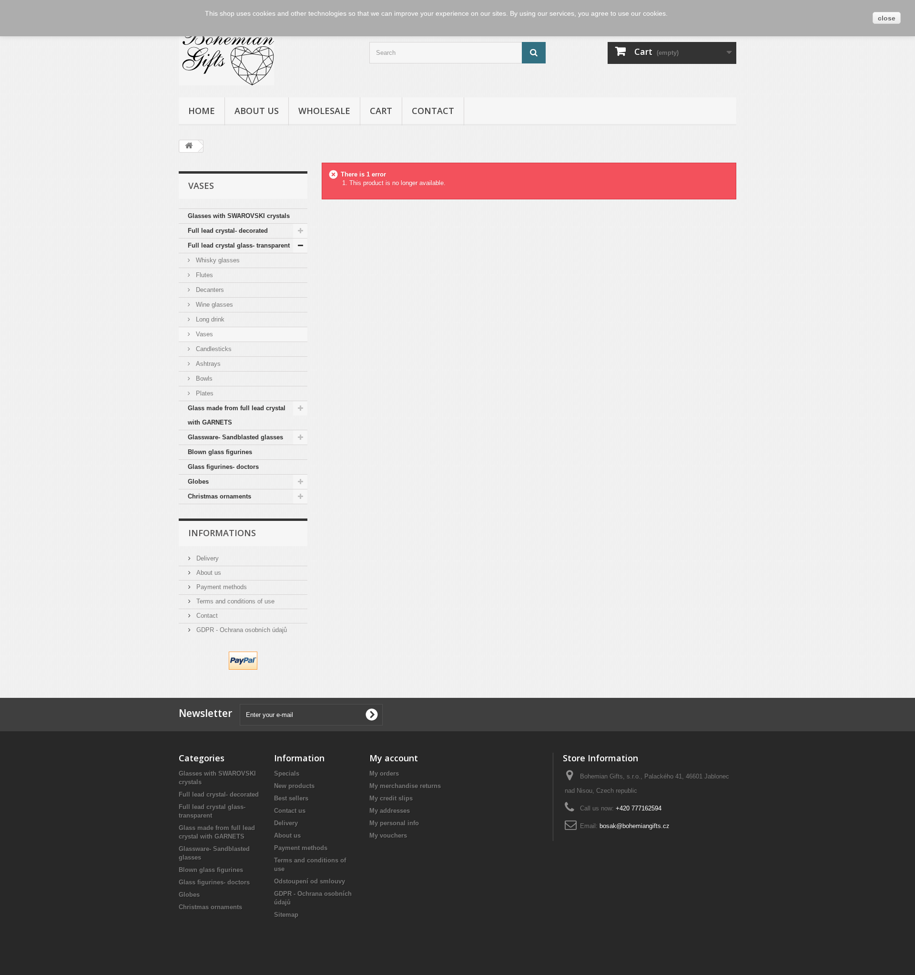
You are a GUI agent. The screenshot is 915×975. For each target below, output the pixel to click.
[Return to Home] (189, 146)
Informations (222, 533)
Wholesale (324, 110)
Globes (198, 481)
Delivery (206, 558)
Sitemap (286, 914)
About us (256, 110)
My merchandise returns (405, 785)
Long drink (209, 319)
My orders (384, 773)
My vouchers (388, 835)
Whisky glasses (217, 260)
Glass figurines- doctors (223, 466)
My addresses (389, 810)
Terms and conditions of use (234, 601)
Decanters (209, 289)
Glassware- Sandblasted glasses (235, 437)
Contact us (289, 810)
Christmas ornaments (219, 496)
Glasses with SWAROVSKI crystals (239, 215)
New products (294, 785)
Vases (203, 334)
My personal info (394, 823)
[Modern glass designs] (267, 55)
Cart (381, 110)
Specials (286, 773)
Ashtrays (207, 363)
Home (201, 110)
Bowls (203, 378)
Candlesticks (213, 349)
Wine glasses (213, 304)
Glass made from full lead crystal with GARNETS (236, 415)
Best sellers (291, 798)
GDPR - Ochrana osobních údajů (240, 629)
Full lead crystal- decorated (228, 230)
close (886, 18)
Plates (204, 393)
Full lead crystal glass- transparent (239, 245)
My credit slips (391, 798)
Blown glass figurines (220, 452)
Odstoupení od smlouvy (309, 881)
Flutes (203, 275)
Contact (433, 110)
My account (393, 758)
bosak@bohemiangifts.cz (635, 826)
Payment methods (220, 587)
